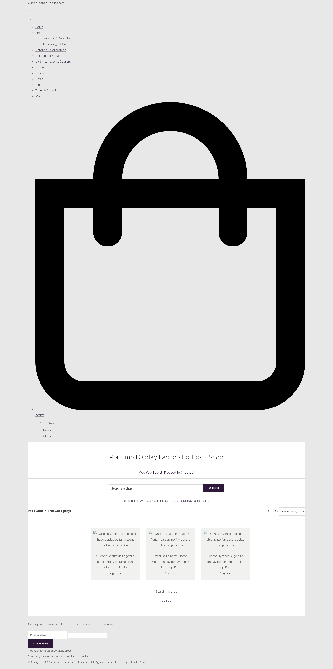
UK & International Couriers (53, 61)
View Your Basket (150, 472)
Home (39, 27)
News (39, 79)
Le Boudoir (129, 500)
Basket (47, 430)
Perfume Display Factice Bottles (191, 500)
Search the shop (166, 591)
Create (143, 662)
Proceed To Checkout (179, 472)
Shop (39, 32)
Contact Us (42, 67)
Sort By (273, 511)
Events (39, 73)
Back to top (166, 601)
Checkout (49, 436)
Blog (38, 84)
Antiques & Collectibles (58, 38)
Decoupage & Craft (55, 44)
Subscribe (40, 643)
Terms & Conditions (48, 90)
